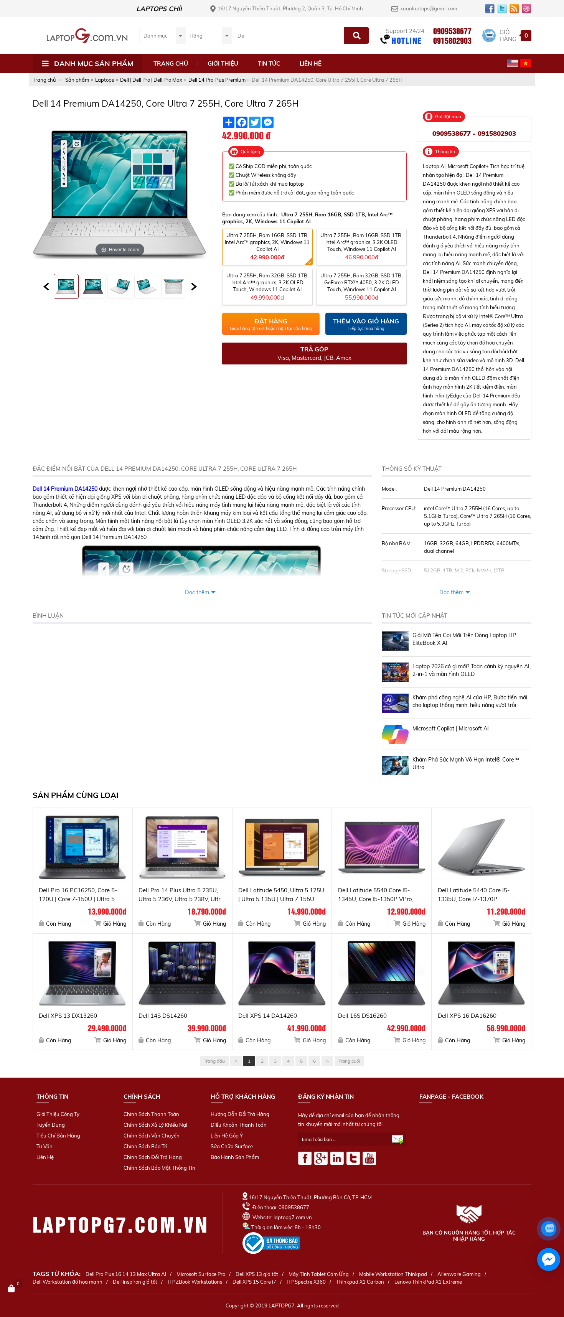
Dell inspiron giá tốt (135, 1282)
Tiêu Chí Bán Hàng (58, 1135)
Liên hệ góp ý (227, 1135)
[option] (66, 286)
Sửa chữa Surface (232, 1146)
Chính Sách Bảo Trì (145, 1146)
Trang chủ (170, 63)
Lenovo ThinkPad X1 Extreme (428, 1282)
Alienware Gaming (459, 1274)
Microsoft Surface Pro (200, 1274)
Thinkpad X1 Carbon (360, 1282)
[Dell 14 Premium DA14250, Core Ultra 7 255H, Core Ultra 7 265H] (66, 286)
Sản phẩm (77, 80)
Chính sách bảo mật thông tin (159, 1168)
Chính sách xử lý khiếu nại (155, 1125)
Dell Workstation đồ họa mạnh (67, 1282)
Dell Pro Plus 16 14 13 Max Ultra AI (126, 1274)
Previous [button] (46, 286)
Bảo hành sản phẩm (235, 1157)
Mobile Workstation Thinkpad (393, 1274)
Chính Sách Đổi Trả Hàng (153, 1157)
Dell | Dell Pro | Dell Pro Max (151, 80)
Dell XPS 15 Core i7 (254, 1282)
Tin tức (269, 63)
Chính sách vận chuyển (152, 1135)
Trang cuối (349, 1061)
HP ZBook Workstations (195, 1282)
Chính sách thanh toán (151, 1114)
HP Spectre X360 (306, 1282)
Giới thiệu (223, 63)
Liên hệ (311, 63)
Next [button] (194, 286)
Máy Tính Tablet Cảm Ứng (319, 1274)
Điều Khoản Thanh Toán (239, 1125)
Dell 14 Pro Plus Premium (217, 80)
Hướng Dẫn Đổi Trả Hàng (240, 1114)
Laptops (104, 80)
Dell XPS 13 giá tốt (257, 1274)
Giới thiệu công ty (57, 1114)
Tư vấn (44, 1146)
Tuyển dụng (50, 1125)
